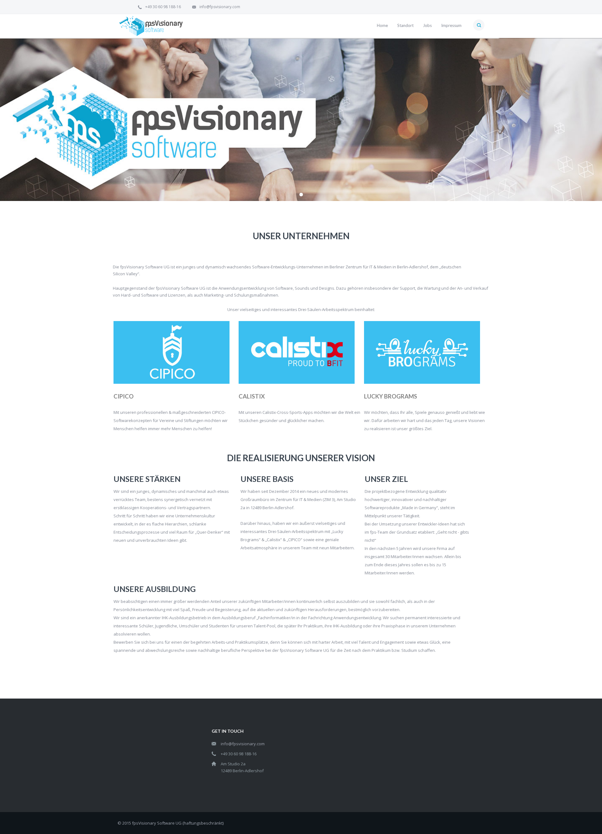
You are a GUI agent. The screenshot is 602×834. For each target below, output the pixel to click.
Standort (405, 25)
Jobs (427, 25)
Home (382, 25)
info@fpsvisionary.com (219, 6)
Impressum (451, 25)
